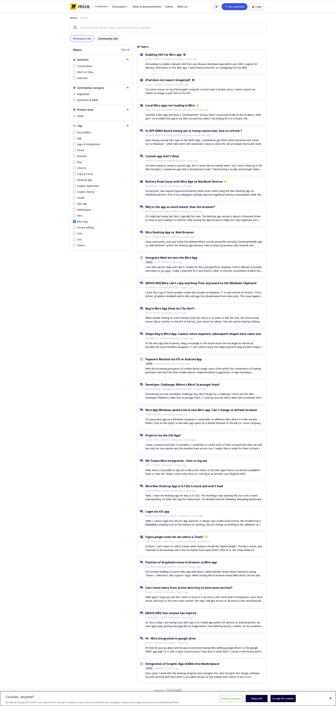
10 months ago (203, 135)
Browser (82, 156)
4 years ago (188, 338)
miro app (82, 221)
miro (79, 215)
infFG (147, 465)
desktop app (84, 180)
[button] (234, 6)
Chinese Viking (152, 490)
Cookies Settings (231, 698)
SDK (79, 233)
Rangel (148, 592)
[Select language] (216, 6)
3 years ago (186, 287)
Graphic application (88, 185)
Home (73, 17)
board (80, 150)
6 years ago (182, 84)
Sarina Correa (152, 439)
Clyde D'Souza (152, 109)
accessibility (84, 132)
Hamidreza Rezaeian (165, 363)
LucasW (149, 160)
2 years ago (181, 312)
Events (169, 6)
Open (149, 262)
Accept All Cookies (283, 698)
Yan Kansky (150, 287)
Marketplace (84, 209)
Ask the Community (173, 59)
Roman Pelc (151, 186)
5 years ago (191, 59)
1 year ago (192, 160)
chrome (81, 168)
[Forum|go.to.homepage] (89, 6)
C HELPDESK (151, 617)
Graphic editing (85, 191)
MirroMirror (151, 338)
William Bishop (152, 389)
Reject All (256, 698)
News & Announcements (147, 6)
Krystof (149, 642)
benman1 (150, 566)
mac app (82, 203)
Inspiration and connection (167, 236)
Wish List (182, 6)
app (79, 138)
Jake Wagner (151, 211)
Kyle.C (148, 236)
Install (80, 197)
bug (79, 162)
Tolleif (148, 414)
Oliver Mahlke (162, 262)
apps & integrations (88, 144)
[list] (171, 59)
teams (81, 245)
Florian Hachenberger (156, 515)
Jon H (147, 312)
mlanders (160, 668)
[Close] (330, 698)
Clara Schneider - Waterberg (159, 541)
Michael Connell (153, 135)
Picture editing (85, 227)
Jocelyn (148, 84)
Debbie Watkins (153, 59)
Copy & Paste (85, 174)
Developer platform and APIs (176, 109)
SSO (79, 239)
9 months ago (201, 109)
